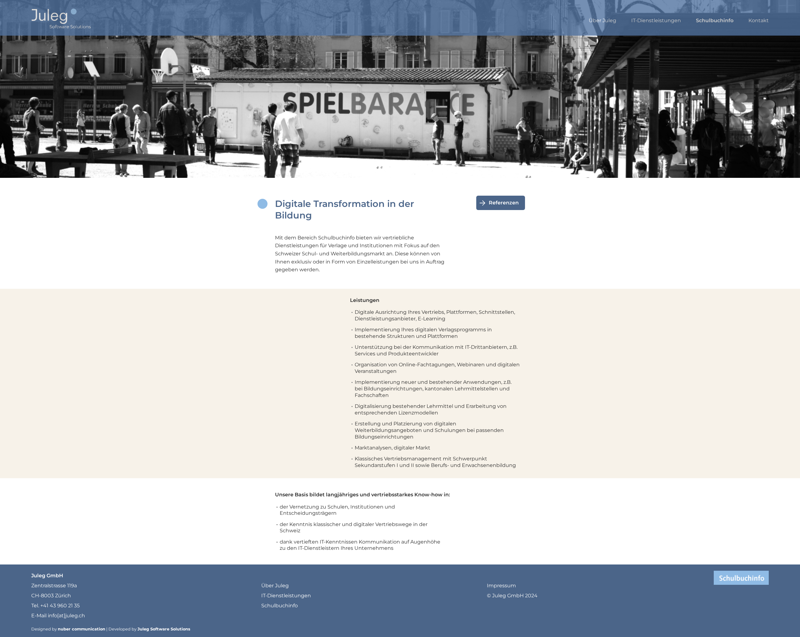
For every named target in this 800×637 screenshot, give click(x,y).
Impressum (501, 586)
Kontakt (758, 20)
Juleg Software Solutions (164, 629)
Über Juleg (602, 20)
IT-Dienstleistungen (656, 20)
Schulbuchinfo (714, 20)
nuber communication (81, 629)
